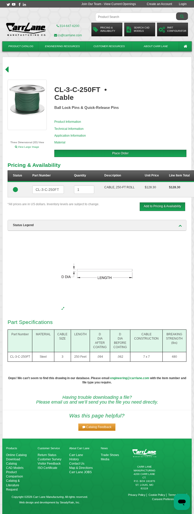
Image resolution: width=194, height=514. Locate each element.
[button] (96, 427)
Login (183, 4)
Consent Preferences (165, 499)
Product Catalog (20, 46)
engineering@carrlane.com (129, 378)
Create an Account (159, 4)
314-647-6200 (69, 26)
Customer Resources (109, 46)
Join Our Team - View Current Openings (108, 4)
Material (59, 142)
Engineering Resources (62, 46)
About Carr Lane (156, 46)
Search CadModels (142, 29)
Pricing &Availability (107, 29)
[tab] (97, 225)
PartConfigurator (176, 29)
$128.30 (150, 187)
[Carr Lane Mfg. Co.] (26, 29)
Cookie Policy (157, 494)
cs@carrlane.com (70, 35)
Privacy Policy (137, 494)
